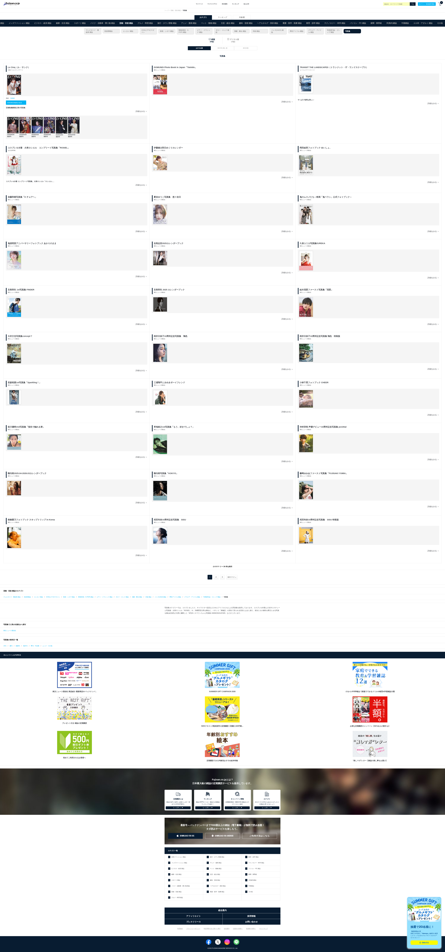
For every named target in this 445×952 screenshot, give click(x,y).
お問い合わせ (251, 922)
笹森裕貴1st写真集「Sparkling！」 (24, 382)
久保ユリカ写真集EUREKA (312, 243)
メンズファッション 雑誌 (19, 23)
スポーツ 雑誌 (80, 23)
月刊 (4, 646)
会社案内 (226, 928)
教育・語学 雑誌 (313, 23)
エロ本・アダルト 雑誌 (422, 23)
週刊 (11, 646)
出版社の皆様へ (238, 928)
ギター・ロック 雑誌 (222, 31)
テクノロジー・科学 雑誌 (334, 23)
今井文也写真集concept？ (20, 336)
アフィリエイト (193, 916)
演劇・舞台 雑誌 (240, 31)
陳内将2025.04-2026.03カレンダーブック (27, 473)
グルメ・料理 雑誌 (145, 23)
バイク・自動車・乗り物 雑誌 (102, 23)
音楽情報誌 (108, 31)
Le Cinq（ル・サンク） (19, 67)
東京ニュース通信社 (9, 630)
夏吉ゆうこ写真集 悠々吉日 (167, 197)
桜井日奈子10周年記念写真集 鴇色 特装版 (320, 336)
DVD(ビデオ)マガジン (147, 31)
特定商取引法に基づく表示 (212, 928)
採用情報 (251, 916)
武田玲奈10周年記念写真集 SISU (170, 520)
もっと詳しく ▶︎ (178, 807)
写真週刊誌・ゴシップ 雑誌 (333, 31)
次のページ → (232, 577)
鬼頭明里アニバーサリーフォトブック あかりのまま (32, 243)
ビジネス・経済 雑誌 (42, 23)
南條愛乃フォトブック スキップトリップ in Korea (31, 520)
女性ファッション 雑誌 (178, 857)
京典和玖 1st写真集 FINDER (21, 290)
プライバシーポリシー (193, 928)
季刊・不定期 (35, 646)
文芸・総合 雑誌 (227, 23)
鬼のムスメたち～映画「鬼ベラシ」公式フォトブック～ (326, 197)
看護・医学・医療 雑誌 (292, 23)
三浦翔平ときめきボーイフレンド (169, 382)
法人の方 (246, 4)
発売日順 (245, 48)
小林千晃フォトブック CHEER (314, 382)
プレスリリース (193, 922)
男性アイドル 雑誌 (296, 31)
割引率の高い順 (222, 48)
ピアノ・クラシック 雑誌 (203, 31)
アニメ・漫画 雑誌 (188, 23)
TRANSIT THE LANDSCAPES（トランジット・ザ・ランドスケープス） (334, 67)
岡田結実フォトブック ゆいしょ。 (316, 148)
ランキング (235, 4)
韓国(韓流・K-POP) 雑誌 (184, 31)
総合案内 (222, 910)
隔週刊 (18, 646)
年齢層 (242, 17)
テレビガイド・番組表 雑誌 (92, 31)
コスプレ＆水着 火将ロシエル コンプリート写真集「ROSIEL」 (39, 148)
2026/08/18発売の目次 (14, 103)
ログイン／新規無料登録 (426, 4)
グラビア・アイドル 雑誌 (314, 31)
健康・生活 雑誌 (62, 23)
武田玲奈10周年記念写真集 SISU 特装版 (319, 520)
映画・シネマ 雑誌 (166, 31)
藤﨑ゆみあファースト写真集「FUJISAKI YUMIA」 (324, 473)
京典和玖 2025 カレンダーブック (169, 290)
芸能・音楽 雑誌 (176, 10)
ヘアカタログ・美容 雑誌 (267, 23)
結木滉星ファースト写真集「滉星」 (316, 290)
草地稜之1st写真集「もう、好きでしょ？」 (174, 427)
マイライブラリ (212, 4)
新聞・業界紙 (376, 23)
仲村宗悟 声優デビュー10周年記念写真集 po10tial (323, 427)
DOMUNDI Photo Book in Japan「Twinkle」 (175, 67)
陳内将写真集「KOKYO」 (166, 473)
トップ (167, 10)
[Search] (413, 4)
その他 (440, 23)
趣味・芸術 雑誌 (246, 23)
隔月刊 (25, 646)
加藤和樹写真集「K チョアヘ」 (22, 197)
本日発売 (224, 4)
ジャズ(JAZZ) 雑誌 (277, 31)
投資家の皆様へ (251, 928)
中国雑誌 (405, 23)
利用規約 (180, 928)
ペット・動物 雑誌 (208, 23)
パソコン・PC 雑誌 (358, 23)
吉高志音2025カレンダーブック (168, 243)
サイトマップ (263, 928)
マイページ (199, 4)
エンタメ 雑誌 (128, 31)
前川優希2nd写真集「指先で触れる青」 (26, 427)
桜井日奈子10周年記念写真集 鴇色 (170, 336)
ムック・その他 (47, 646)
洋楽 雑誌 (256, 31)
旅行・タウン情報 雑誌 (166, 23)
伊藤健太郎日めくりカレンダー (168, 148)
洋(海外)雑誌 (391, 23)
